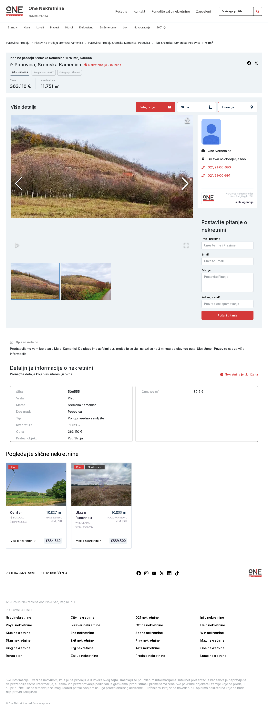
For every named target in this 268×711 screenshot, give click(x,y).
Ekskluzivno (86, 27)
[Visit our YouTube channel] (154, 573)
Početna (121, 11)
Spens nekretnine (149, 633)
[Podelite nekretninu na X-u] (256, 63)
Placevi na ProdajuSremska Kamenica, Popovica (119, 43)
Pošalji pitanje (227, 315)
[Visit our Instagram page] (146, 573)
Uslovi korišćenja (53, 573)
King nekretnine (18, 648)
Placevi (54, 27)
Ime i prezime (210, 239)
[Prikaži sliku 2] (86, 281)
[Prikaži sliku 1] (35, 281)
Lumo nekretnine (213, 656)
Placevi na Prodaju (17, 43)
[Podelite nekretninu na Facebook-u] (249, 63)
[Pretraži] (257, 11)
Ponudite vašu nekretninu (170, 11)
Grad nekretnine (18, 617)
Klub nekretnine (18, 633)
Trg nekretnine (82, 648)
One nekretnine (212, 648)
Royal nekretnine (19, 625)
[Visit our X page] (161, 573)
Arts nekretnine (148, 648)
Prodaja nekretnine (150, 656)
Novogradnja (142, 27)
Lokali (40, 27)
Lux (125, 27)
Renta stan (14, 656)
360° (159, 27)
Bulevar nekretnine (85, 625)
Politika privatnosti (21, 573)
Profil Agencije (243, 202)
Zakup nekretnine (84, 656)
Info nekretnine (212, 617)
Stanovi (12, 27)
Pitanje (206, 270)
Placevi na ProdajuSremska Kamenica (58, 43)
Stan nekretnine (18, 640)
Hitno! (69, 27)
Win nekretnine (212, 633)
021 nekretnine (147, 617)
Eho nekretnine (82, 633)
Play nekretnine (148, 640)
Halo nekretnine (212, 625)
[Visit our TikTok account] (177, 573)
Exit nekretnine (82, 640)
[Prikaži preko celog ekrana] (186, 245)
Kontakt (139, 11)
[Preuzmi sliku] (187, 120)
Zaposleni (203, 11)
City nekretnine (82, 617)
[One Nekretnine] (15, 11)
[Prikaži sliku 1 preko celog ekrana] (102, 166)
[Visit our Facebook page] (138, 573)
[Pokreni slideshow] (17, 245)
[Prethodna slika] (18, 183)
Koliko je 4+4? (210, 297)
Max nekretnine (212, 640)
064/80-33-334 (38, 16)
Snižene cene (108, 27)
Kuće (27, 27)
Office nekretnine (149, 625)
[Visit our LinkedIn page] (169, 573)
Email (205, 254)
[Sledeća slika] (185, 183)
